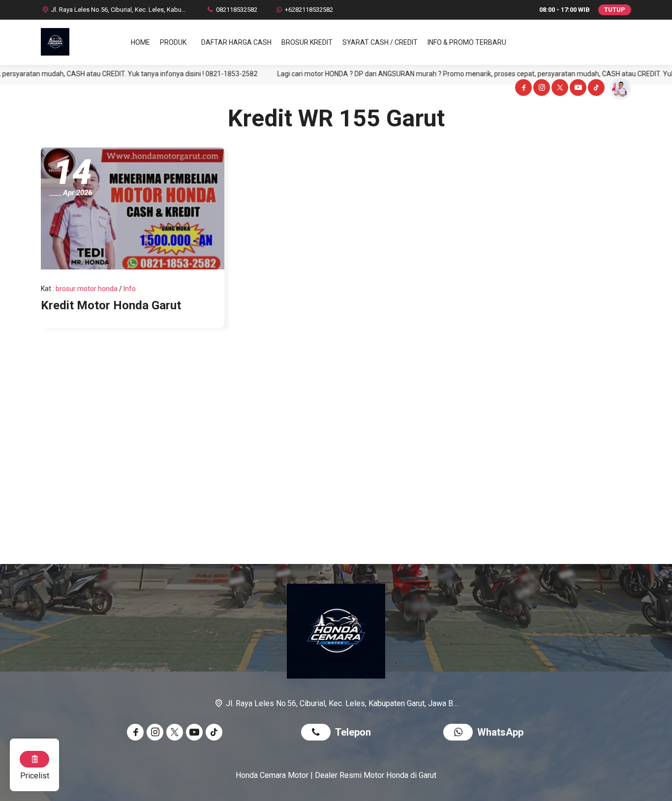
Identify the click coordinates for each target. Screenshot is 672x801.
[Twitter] (559, 89)
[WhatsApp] (460, 733)
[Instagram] (541, 89)
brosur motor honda (87, 289)
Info (129, 289)
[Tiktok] (595, 89)
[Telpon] (318, 733)
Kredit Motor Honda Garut (111, 305)
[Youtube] (577, 89)
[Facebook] (523, 89)
